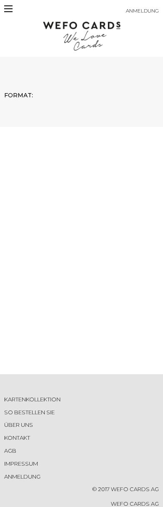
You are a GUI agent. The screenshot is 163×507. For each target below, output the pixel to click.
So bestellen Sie (29, 412)
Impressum (21, 463)
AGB (10, 450)
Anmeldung (142, 11)
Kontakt (17, 437)
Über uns (18, 424)
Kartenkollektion (32, 399)
